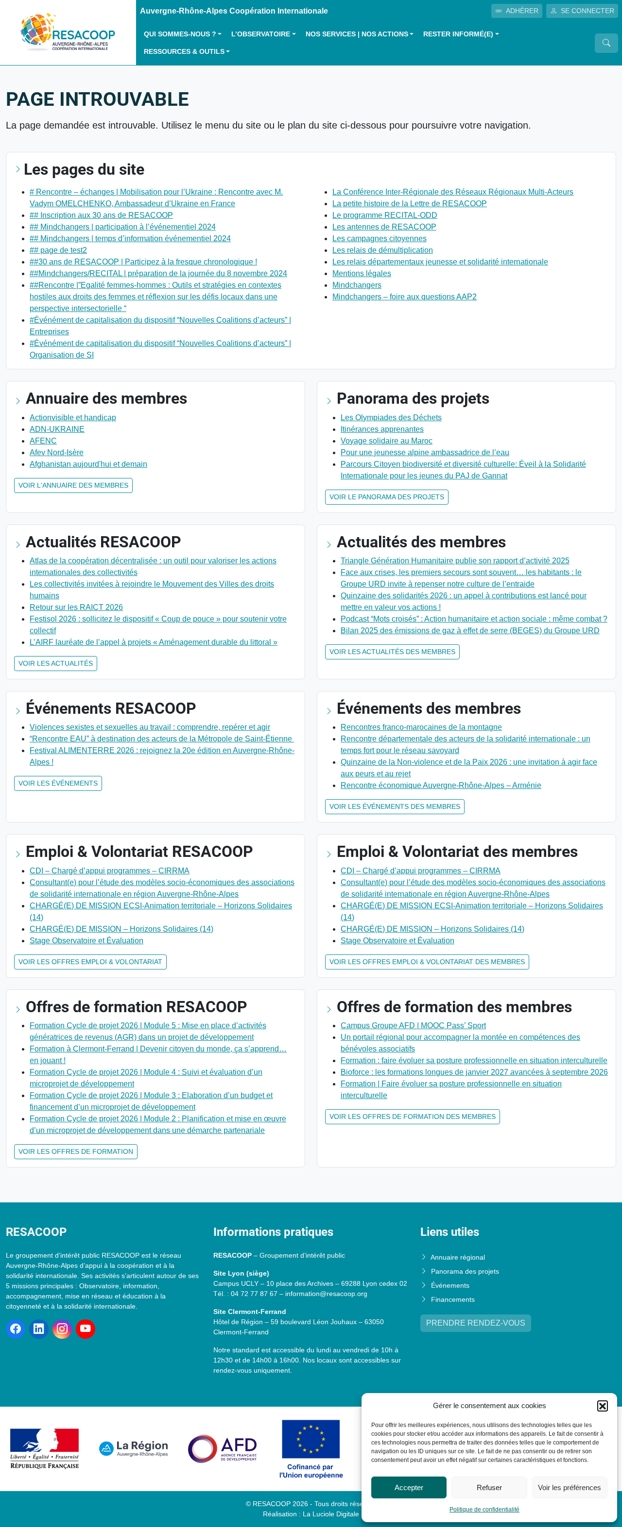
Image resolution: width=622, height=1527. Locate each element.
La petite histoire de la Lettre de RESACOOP (409, 203)
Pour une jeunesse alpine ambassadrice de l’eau (425, 452)
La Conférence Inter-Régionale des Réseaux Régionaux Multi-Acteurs (452, 192)
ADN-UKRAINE (57, 429)
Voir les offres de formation (75, 1151)
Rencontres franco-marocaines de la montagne (421, 727)
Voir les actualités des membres (392, 652)
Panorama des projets (465, 1271)
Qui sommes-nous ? (180, 34)
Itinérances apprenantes (382, 429)
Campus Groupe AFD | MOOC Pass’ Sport (413, 1025)
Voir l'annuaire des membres (73, 485)
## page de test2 (58, 250)
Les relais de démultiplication (382, 250)
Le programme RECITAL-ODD (384, 215)
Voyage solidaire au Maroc (386, 441)
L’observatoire (260, 34)
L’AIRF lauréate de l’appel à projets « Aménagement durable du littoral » (153, 642)
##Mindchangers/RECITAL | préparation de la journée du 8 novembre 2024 (158, 273)
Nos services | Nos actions (357, 34)
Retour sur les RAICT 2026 (76, 607)
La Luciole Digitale (331, 1514)
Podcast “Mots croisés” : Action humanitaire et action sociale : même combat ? (474, 619)
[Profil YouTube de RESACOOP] (85, 1329)
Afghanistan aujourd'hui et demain (88, 464)
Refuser (489, 1487)
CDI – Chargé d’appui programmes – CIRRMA (110, 871)
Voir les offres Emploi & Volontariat (90, 962)
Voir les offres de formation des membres (412, 1116)
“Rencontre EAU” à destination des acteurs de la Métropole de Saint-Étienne (162, 739)
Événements (450, 1285)
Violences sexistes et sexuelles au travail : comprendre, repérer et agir (150, 727)
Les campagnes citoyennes (379, 238)
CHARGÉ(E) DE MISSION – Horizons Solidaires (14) (121, 929)
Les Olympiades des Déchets (391, 417)
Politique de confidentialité (484, 1509)
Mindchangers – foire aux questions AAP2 (404, 297)
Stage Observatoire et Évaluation (86, 940)
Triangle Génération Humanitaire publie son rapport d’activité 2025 (455, 561)
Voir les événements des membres (394, 806)
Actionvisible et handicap (73, 417)
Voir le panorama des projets (386, 497)
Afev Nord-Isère (57, 452)
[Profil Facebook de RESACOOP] (15, 1329)
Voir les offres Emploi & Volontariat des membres (427, 962)
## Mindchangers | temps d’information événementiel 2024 (130, 238)
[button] (602, 1406)
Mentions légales (361, 273)
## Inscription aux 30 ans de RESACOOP (101, 215)
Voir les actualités (55, 663)
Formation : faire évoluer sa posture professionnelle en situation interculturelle (474, 1060)
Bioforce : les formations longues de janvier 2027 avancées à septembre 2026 (474, 1072)
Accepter (409, 1487)
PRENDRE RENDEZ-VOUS (475, 1323)
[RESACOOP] (68, 32)
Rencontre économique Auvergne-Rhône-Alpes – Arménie (441, 785)
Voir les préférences (569, 1487)
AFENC (43, 441)
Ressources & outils (184, 51)
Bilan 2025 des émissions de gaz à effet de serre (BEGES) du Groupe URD (470, 630)
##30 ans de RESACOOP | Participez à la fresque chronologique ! (143, 262)
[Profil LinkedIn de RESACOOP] (39, 1329)
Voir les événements (58, 783)
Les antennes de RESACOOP (384, 227)
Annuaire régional (458, 1257)
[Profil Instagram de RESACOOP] (62, 1329)
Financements (453, 1299)
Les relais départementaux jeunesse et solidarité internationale (440, 262)
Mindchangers (356, 285)
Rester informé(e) (458, 34)
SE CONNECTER (587, 11)
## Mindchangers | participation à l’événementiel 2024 (123, 227)
